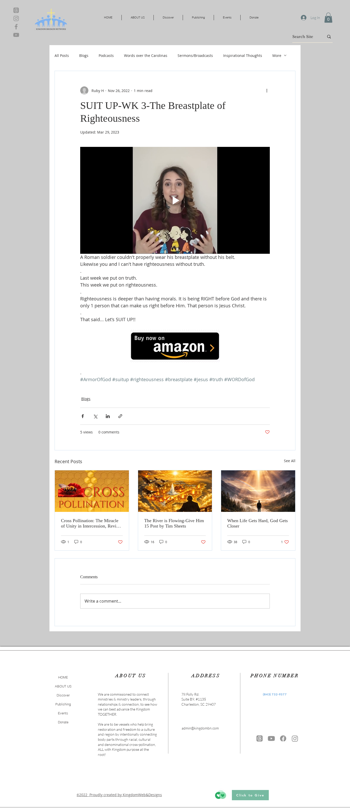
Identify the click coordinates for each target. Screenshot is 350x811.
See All (289, 460)
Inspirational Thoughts (242, 55)
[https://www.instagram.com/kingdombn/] (295, 738)
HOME (63, 677)
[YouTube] (16, 34)
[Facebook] (16, 26)
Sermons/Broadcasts (195, 55)
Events (63, 713)
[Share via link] (120, 416)
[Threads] (16, 10)
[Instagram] (16, 18)
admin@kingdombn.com (200, 728)
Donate (63, 722)
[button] (328, 18)
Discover (63, 695)
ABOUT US (63, 686)
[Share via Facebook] (82, 416)
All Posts (62, 55)
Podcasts (106, 55)
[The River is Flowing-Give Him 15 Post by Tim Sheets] (175, 491)
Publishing (63, 704)
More (276, 55)
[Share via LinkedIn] (107, 416)
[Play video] (175, 200)
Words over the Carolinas (145, 55)
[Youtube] (271, 738)
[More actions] (267, 90)
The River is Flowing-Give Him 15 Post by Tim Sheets (174, 523)
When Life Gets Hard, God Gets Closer (257, 523)
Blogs (83, 55)
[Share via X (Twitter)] (95, 416)
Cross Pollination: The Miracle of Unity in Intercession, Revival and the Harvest (91, 523)
